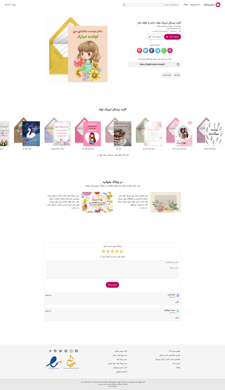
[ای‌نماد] (54, 362)
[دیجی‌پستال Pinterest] (66, 351)
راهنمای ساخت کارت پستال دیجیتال (167, 359)
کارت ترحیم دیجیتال (120, 367)
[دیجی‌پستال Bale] (55, 351)
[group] (210, 133)
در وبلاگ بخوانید (112, 182)
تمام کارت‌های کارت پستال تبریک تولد (114, 155)
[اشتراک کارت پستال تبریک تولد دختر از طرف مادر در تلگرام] (157, 50)
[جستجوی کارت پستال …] (124, 4)
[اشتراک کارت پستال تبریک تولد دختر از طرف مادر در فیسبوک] (151, 50)
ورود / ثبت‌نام (10, 4)
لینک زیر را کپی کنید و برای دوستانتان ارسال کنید (154, 59)
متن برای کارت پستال (119, 355)
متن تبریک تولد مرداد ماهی (117, 363)
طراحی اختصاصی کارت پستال (170, 355)
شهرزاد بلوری (170, 28)
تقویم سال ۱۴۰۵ (174, 351)
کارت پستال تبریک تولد (112, 109)
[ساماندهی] (71, 362)
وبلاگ (178, 367)
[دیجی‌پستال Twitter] (60, 351)
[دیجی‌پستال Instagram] (71, 351)
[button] (2, 133)
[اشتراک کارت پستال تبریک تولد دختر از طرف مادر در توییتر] (145, 50)
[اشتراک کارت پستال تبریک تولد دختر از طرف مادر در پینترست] (139, 50)
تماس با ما (176, 363)
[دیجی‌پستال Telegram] (50, 351)
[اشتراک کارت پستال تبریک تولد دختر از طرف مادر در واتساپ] (164, 50)
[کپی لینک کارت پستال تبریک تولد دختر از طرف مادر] (178, 64)
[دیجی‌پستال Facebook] (76, 351)
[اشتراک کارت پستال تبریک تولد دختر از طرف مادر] (170, 50)
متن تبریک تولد (121, 359)
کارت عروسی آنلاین (120, 351)
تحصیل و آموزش (121, 371)
